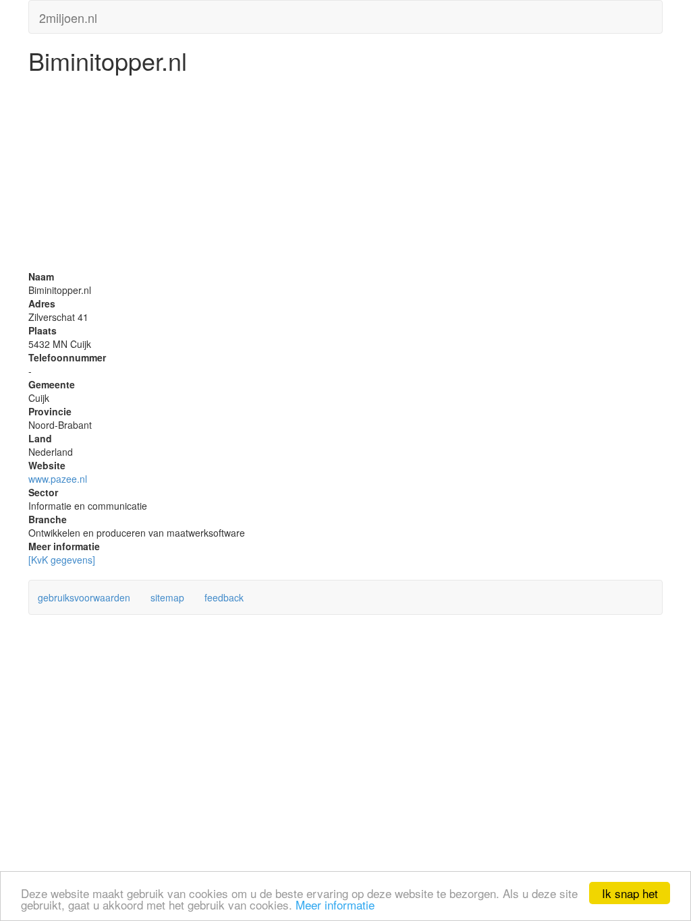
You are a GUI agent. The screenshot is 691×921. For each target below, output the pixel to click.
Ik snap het (630, 893)
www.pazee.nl (57, 478)
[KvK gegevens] (61, 559)
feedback (224, 597)
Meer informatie (335, 904)
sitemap (167, 597)
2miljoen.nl (68, 15)
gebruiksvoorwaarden (84, 597)
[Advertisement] (345, 175)
